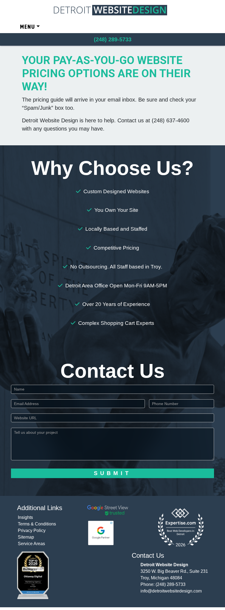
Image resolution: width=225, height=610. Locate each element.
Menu (27, 27)
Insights (25, 517)
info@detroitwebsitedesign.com (171, 591)
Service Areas (31, 543)
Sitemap (26, 537)
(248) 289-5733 (170, 584)
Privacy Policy (32, 530)
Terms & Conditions (37, 524)
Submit (112, 473)
